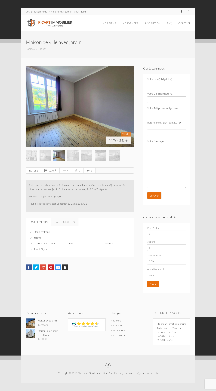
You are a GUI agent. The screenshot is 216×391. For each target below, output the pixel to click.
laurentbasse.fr (150, 373)
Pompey (30, 48)
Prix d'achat (153, 227)
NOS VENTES (130, 23)
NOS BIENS (109, 23)
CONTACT (184, 23)
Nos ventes (116, 325)
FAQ (169, 23)
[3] (80, 106)
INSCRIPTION (152, 23)
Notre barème (118, 335)
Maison (42, 48)
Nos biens (115, 320)
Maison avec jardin (48, 320)
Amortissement (155, 268)
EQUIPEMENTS (38, 221)
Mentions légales (118, 373)
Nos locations (117, 330)
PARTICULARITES (65, 221)
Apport (151, 241)
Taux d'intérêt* (155, 255)
